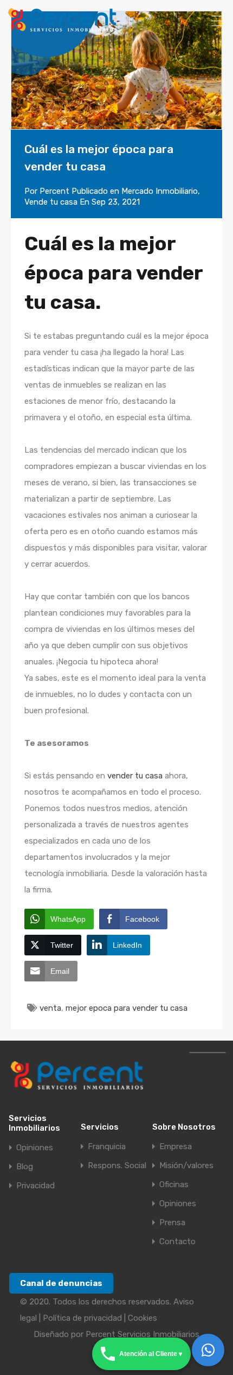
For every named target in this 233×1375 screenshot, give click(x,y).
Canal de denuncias (61, 1283)
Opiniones (34, 1148)
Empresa (175, 1147)
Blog (24, 1167)
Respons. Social (117, 1166)
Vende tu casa (50, 202)
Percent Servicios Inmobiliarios (142, 1334)
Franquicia (107, 1147)
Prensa (172, 1223)
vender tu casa (135, 776)
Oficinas (174, 1185)
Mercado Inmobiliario (159, 191)
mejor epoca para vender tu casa (126, 1008)
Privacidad (35, 1186)
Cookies (142, 1318)
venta (50, 1008)
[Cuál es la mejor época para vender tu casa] (116, 70)
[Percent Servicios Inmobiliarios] (62, 26)
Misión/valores (186, 1166)
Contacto (177, 1242)
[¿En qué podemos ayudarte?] (208, 1350)
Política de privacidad (82, 1318)
